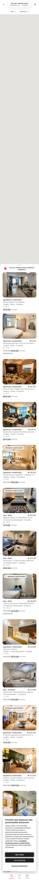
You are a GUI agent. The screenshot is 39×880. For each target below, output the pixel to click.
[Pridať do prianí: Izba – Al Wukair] (33, 665)
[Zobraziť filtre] (35, 4)
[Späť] (4, 4)
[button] (6, 309)
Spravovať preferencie (19, 866)
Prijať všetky (19, 855)
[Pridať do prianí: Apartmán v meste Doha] (33, 275)
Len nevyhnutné (19, 860)
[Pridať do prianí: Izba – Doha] (33, 490)
